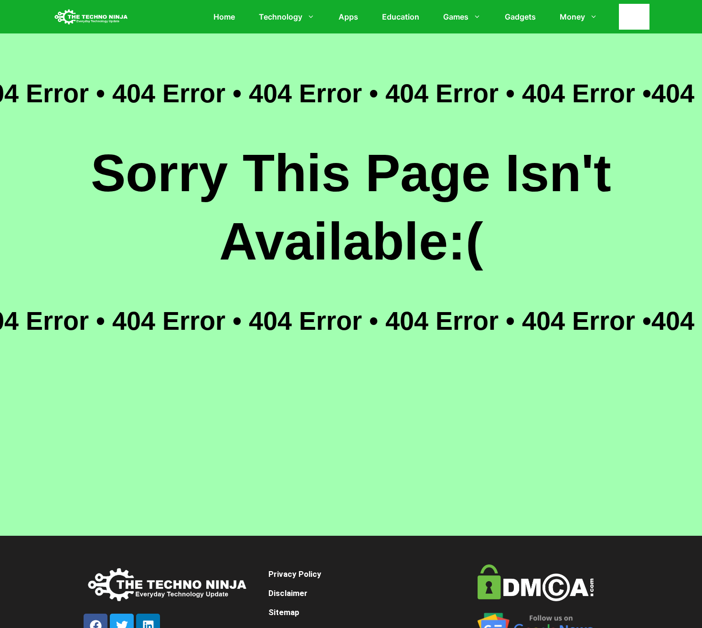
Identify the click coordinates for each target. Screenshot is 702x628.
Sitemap (283, 612)
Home (224, 17)
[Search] (637, 17)
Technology (280, 17)
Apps (348, 17)
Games (455, 17)
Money (572, 17)
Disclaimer (288, 593)
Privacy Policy (294, 574)
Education (400, 17)
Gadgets (520, 17)
